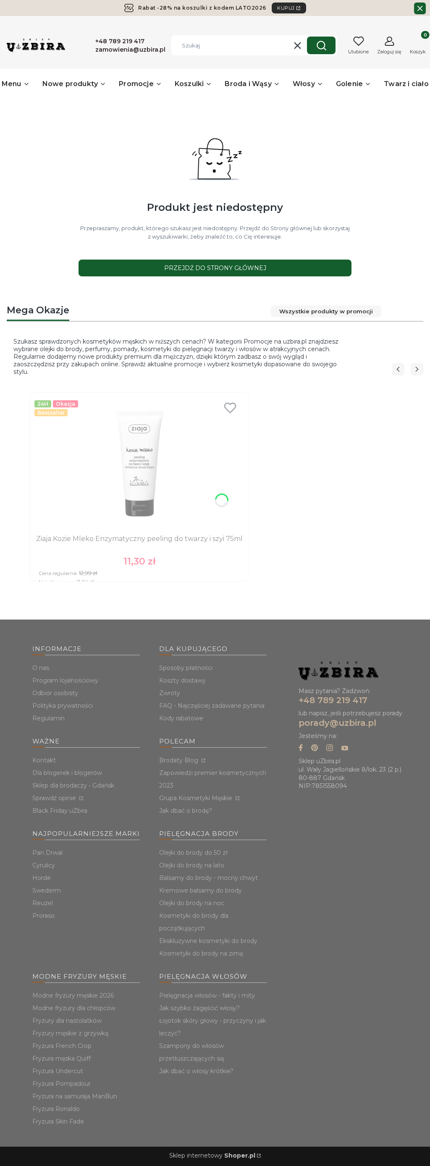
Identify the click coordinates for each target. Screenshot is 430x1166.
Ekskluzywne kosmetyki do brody (208, 941)
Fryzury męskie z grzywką (70, 1033)
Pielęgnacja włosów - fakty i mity (207, 995)
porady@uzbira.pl (337, 723)
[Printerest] (314, 748)
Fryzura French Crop (62, 1046)
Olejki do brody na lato (191, 865)
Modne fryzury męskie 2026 (73, 995)
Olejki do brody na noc (191, 903)
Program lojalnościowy (65, 680)
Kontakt (44, 760)
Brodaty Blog (179, 760)
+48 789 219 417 (333, 700)
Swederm (46, 890)
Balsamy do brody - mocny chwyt (208, 878)
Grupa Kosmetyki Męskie (196, 798)
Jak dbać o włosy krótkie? (196, 1071)
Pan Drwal (47, 852)
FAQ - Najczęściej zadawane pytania (212, 705)
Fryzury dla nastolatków (67, 1020)
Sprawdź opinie (55, 798)
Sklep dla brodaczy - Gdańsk (73, 785)
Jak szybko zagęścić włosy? (199, 1008)
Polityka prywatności (62, 705)
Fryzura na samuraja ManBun (74, 1096)
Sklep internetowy (212, 1155)
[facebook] (301, 748)
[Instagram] (329, 748)
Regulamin (48, 718)
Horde (41, 878)
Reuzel (42, 903)
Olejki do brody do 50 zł (193, 852)
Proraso (43, 915)
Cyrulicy (43, 865)
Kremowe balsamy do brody (200, 890)
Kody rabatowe (181, 718)
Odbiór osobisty (55, 693)
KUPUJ (286, 8)
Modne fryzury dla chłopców (73, 1008)
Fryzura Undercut (57, 1071)
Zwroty (169, 693)
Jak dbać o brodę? (185, 810)
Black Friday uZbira (59, 810)
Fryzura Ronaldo (56, 1109)
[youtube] (344, 748)
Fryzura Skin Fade (58, 1121)
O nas (40, 668)
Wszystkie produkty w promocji (326, 311)
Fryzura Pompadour (61, 1083)
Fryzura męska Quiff (61, 1058)
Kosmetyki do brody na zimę (201, 953)
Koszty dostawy (182, 680)
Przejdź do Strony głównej (215, 268)
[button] (321, 45)
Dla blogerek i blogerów (67, 773)
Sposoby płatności (185, 668)
